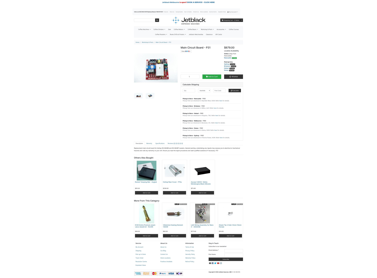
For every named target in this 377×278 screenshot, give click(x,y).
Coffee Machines (143, 29)
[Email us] (210, 263)
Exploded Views (222, 11)
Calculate (235, 90)
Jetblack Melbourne (170, 2)
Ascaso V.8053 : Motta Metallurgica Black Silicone (201, 183)
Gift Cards (218, 34)
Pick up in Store (141, 254)
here (220, 101)
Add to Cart (213, 77)
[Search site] (157, 20)
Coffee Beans (192, 29)
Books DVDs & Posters (177, 34)
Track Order (139, 258)
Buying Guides (179, 11)
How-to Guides (188, 11)
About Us (172, 11)
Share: (183, 51)
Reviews (170, 143)
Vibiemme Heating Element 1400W (173, 226)
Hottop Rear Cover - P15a (172, 182)
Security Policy (190, 254)
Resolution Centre (141, 261)
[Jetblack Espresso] (188, 20)
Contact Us (196, 11)
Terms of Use (189, 247)
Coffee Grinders (159, 29)
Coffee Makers (179, 29)
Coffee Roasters (160, 34)
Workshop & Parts (207, 29)
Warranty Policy (190, 258)
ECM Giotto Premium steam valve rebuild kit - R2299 (145, 226)
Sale (169, 29)
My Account (139, 247)
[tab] (139, 143)
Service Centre (213, 11)
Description (139, 143)
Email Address (214, 250)
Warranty (149, 143)
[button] (233, 11)
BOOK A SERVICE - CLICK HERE (201, 2)
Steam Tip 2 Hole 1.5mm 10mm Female (230, 226)
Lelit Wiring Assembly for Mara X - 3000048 (202, 226)
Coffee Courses (234, 29)
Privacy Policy (189, 250)
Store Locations (204, 11)
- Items (231, 20)
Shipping (138, 250)
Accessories (221, 29)
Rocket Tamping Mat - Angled (146, 182)
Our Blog (163, 250)
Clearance (209, 34)
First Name (212, 254)
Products (166, 11)
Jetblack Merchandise (196, 34)
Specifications (159, 143)
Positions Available (166, 261)
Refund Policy (189, 261)
